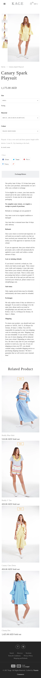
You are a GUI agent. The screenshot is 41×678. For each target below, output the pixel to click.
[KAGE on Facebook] (17, 647)
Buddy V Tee (7, 500)
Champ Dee (6, 630)
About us (20, 653)
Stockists (28, 653)
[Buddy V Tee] (20, 469)
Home (3, 67)
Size (2, 95)
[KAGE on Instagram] (23, 647)
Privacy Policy (28, 656)
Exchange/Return (20, 174)
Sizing (3, 106)
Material (4, 113)
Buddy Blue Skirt (8, 435)
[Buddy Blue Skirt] (20, 404)
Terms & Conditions (14, 656)
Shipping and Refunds (20, 658)
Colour (3, 126)
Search (12, 653)
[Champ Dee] (20, 599)
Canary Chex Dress (9, 565)
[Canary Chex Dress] (20, 534)
